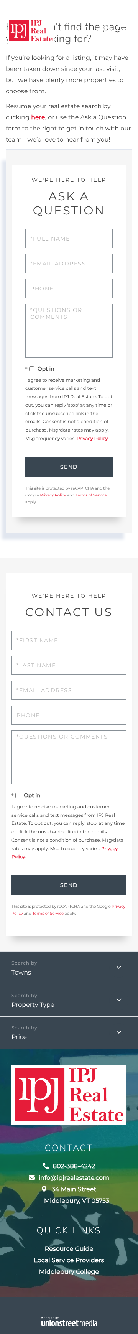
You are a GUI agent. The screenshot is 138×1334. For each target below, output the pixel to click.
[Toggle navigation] (124, 30)
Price (19, 1037)
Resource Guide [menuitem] (69, 1249)
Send (69, 466)
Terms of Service (91, 495)
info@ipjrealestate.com (74, 1178)
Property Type (33, 1005)
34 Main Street (76, 1195)
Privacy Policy (92, 439)
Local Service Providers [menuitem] (69, 1260)
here (38, 117)
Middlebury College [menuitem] (69, 1272)
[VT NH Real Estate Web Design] (68, 1321)
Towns (21, 972)
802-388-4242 (89, 30)
